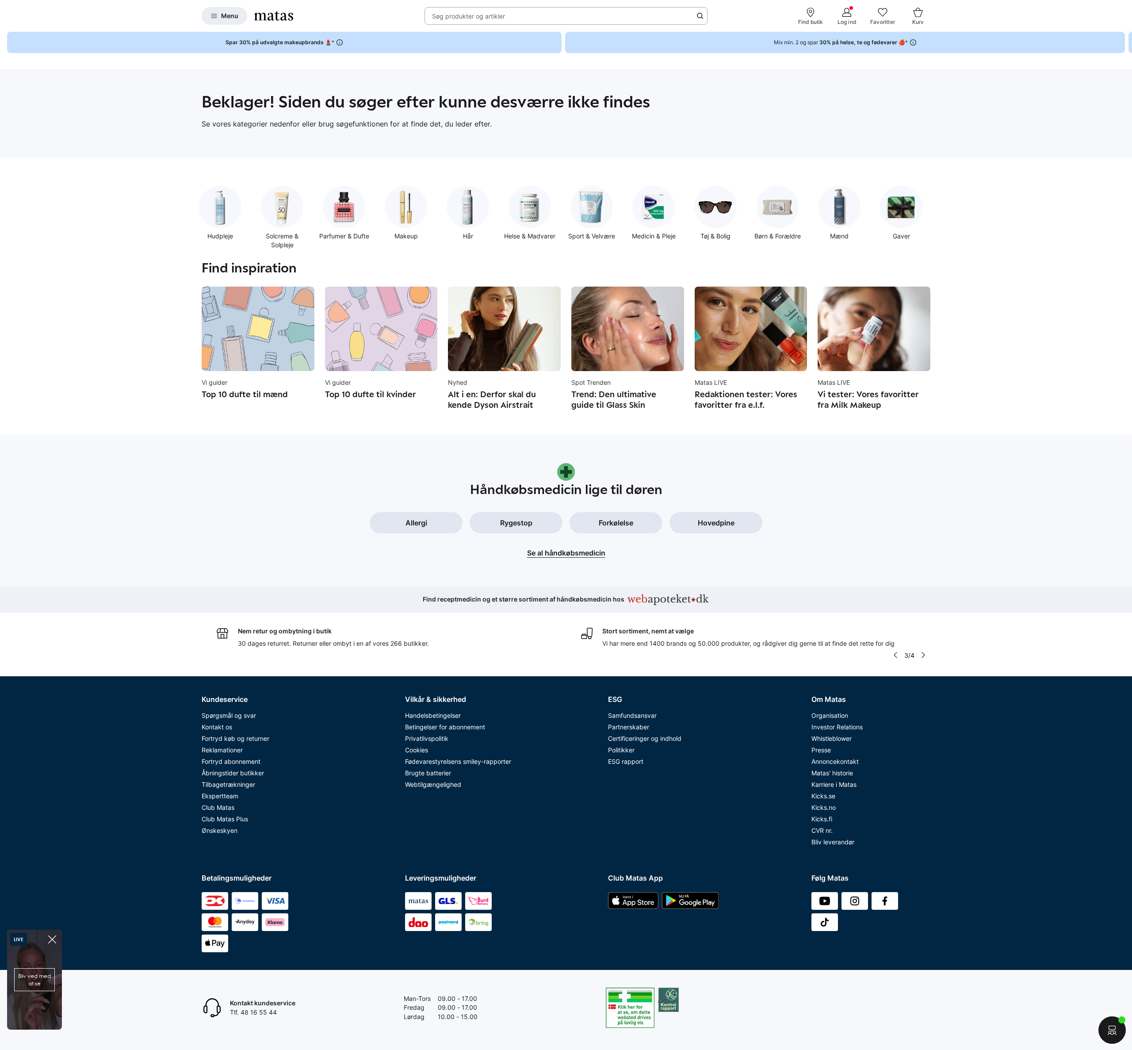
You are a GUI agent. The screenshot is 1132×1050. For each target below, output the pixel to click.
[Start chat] (1112, 1030)
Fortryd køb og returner (235, 738)
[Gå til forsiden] (273, 16)
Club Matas (218, 807)
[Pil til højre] (1125, 42)
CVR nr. (822, 830)
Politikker (621, 750)
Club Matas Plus (225, 819)
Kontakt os (217, 727)
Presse (821, 750)
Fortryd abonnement (231, 761)
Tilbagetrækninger (228, 784)
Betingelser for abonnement (445, 727)
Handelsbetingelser (433, 715)
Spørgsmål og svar (229, 715)
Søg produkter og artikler (468, 16)
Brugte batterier (428, 773)
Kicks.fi (821, 819)
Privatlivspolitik (426, 738)
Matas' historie (832, 773)
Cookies (416, 750)
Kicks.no (823, 807)
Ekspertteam (220, 796)
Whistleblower (831, 738)
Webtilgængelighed (433, 784)
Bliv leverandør (832, 842)
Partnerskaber (628, 727)
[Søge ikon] (700, 16)
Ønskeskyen (219, 830)
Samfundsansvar (632, 715)
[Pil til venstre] (895, 655)
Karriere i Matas (834, 784)
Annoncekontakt (835, 761)
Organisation (829, 715)
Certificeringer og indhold (644, 738)
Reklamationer (222, 750)
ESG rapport (625, 761)
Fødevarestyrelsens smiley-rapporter (458, 761)
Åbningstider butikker (233, 773)
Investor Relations (837, 727)
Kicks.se (823, 796)
